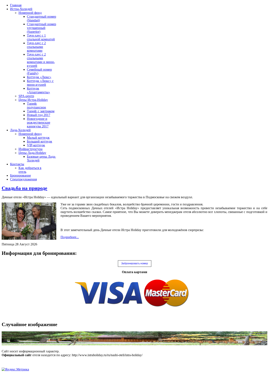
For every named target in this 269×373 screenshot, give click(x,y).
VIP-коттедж (36, 145)
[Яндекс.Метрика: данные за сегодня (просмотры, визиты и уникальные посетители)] (15, 369)
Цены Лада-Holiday (32, 153)
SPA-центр (26, 96)
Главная (15, 5)
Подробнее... (70, 237)
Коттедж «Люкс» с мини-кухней (40, 82)
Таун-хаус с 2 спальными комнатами (36, 46)
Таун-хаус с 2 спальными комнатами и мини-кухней (41, 60)
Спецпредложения (23, 179)
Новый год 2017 (38, 115)
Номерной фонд (30, 13)
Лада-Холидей (20, 130)
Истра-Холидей (21, 9)
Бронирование (20, 175)
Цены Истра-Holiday (33, 100)
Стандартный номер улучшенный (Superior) (41, 27)
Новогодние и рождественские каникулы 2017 (38, 122)
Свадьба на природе (24, 188)
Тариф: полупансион (36, 105)
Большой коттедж (39, 141)
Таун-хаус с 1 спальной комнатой (41, 37)
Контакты (17, 164)
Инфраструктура (30, 149)
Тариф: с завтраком (40, 111)
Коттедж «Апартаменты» (38, 90)
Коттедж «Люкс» (39, 77)
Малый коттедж (38, 137)
